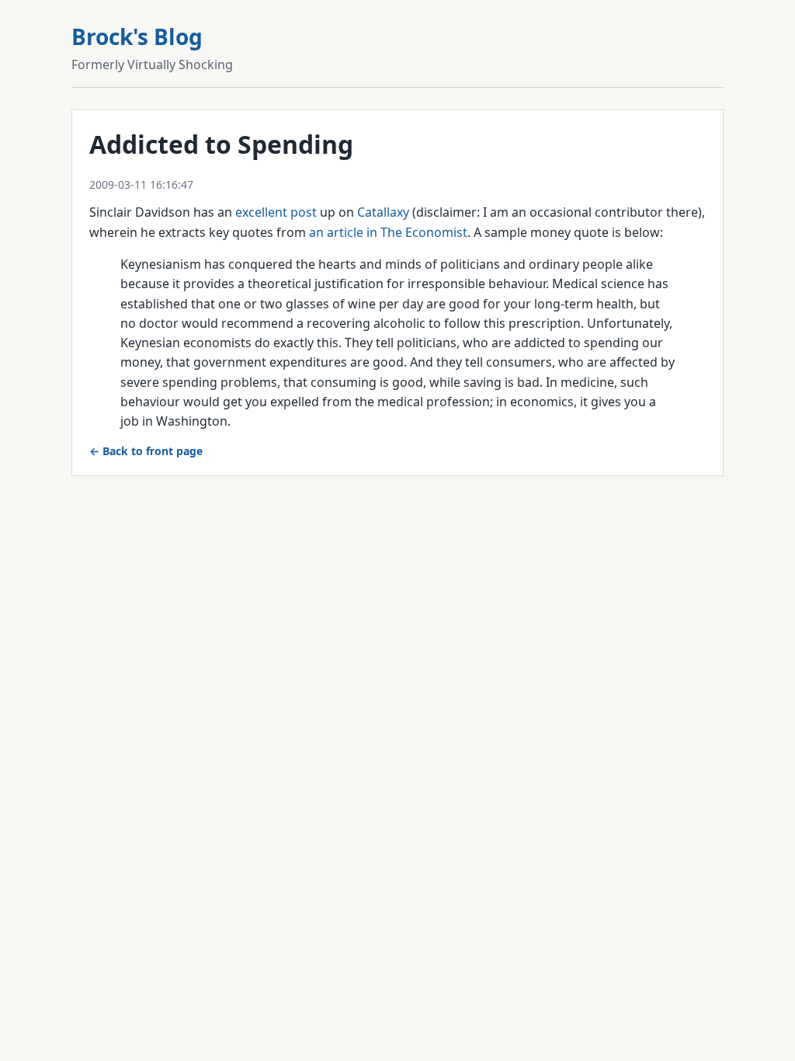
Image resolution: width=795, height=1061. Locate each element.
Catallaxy (383, 212)
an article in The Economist (388, 232)
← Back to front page (146, 451)
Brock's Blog (137, 36)
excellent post (276, 212)
